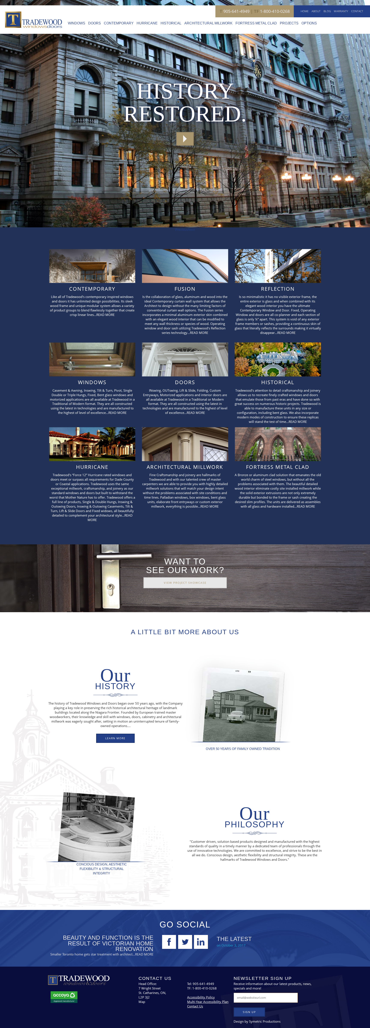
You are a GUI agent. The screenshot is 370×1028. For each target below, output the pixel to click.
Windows (76, 23)
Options (309, 23)
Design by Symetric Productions (257, 1021)
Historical (171, 23)
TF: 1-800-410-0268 (202, 988)
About (316, 11)
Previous (181, 229)
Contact (357, 11)
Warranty (341, 11)
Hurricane (147, 23)
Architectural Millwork (208, 23)
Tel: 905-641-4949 (200, 984)
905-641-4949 (234, 11)
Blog (327, 11)
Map (142, 1002)
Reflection (278, 288)
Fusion (185, 288)
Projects (289, 23)
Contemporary (119, 23)
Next (191, 229)
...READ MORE (104, 315)
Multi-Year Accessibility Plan (207, 1002)
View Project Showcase (185, 583)
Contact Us (195, 1006)
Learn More (115, 738)
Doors (94, 23)
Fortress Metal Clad (256, 23)
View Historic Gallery (185, 138)
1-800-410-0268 (269, 11)
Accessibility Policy (201, 997)
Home (305, 11)
